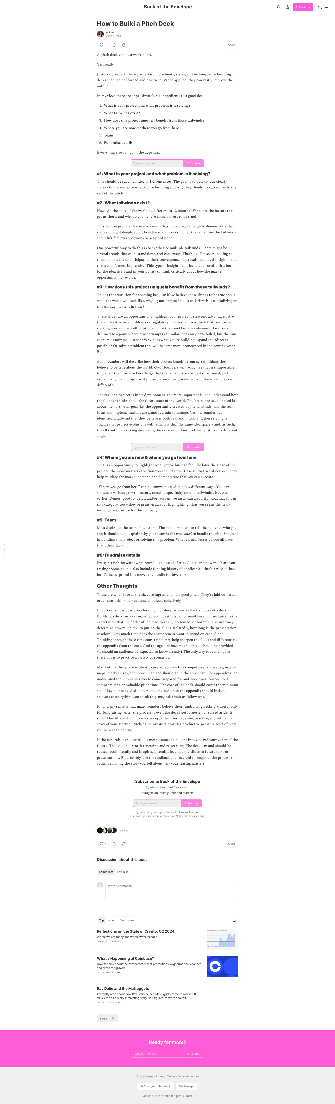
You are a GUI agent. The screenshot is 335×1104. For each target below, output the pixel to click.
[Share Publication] (287, 7)
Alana (110, 32)
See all (105, 1018)
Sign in (323, 7)
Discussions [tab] (126, 920)
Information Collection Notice (166, 816)
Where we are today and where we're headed (127, 937)
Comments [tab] (106, 872)
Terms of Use (186, 812)
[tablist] (113, 872)
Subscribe (303, 7)
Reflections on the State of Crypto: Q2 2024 (135, 931)
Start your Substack (157, 1086)
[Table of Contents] (4, 552)
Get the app (186, 1086)
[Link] (91, 174)
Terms (171, 1076)
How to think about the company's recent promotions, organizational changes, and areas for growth (149, 966)
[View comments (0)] (114, 45)
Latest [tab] (112, 920)
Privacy (160, 1076)
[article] (167, 939)
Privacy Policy (197, 816)
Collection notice (188, 1076)
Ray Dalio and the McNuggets (123, 988)
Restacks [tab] (122, 872)
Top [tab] (101, 920)
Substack (148, 1096)
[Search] (279, 7)
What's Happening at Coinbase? (125, 958)
